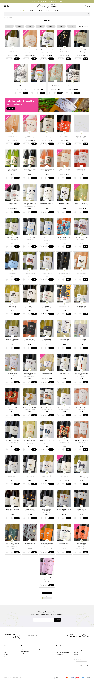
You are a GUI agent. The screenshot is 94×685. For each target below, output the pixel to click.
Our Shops (48, 10)
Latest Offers (31, 10)
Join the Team (58, 657)
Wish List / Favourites (42, 650)
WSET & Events (57, 10)
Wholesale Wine (24, 655)
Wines (5, 652)
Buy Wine (22, 10)
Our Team (58, 649)
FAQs (57, 650)
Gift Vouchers (40, 10)
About (65, 10)
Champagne (6, 654)
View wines (10, 108)
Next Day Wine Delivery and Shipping (62, 652)
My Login (40, 649)
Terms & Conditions (59, 654)
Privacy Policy (58, 656)
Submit (58, 619)
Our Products (6, 649)
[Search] (88, 14)
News (22, 649)
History (22, 653)
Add (17, 58)
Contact (72, 10)
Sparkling (5, 656)
